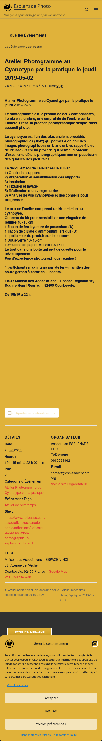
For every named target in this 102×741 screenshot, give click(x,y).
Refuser (51, 711)
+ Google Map (56, 571)
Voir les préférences (51, 724)
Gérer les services (17, 685)
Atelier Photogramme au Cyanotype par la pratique (24, 490)
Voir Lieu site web (18, 576)
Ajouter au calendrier (33, 413)
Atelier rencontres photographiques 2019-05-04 (77, 595)
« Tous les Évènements (25, 35)
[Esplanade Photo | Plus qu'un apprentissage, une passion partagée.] (8, 7)
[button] (95, 643)
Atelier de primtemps (20, 504)
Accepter (51, 698)
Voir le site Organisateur (69, 484)
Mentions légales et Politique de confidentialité (49, 734)
